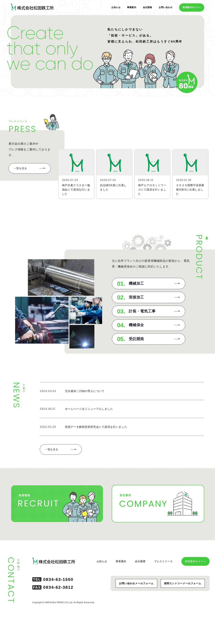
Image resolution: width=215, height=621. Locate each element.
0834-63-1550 (53, 579)
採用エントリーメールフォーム (182, 583)
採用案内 (192, 7)
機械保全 (130, 325)
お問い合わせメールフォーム (136, 583)
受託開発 (130, 339)
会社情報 (147, 7)
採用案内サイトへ (195, 561)
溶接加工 (130, 297)
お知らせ (115, 7)
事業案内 (131, 7)
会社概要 (140, 561)
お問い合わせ (165, 7)
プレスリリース (163, 561)
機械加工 (130, 283)
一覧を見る (20, 168)
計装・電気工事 (136, 311)
